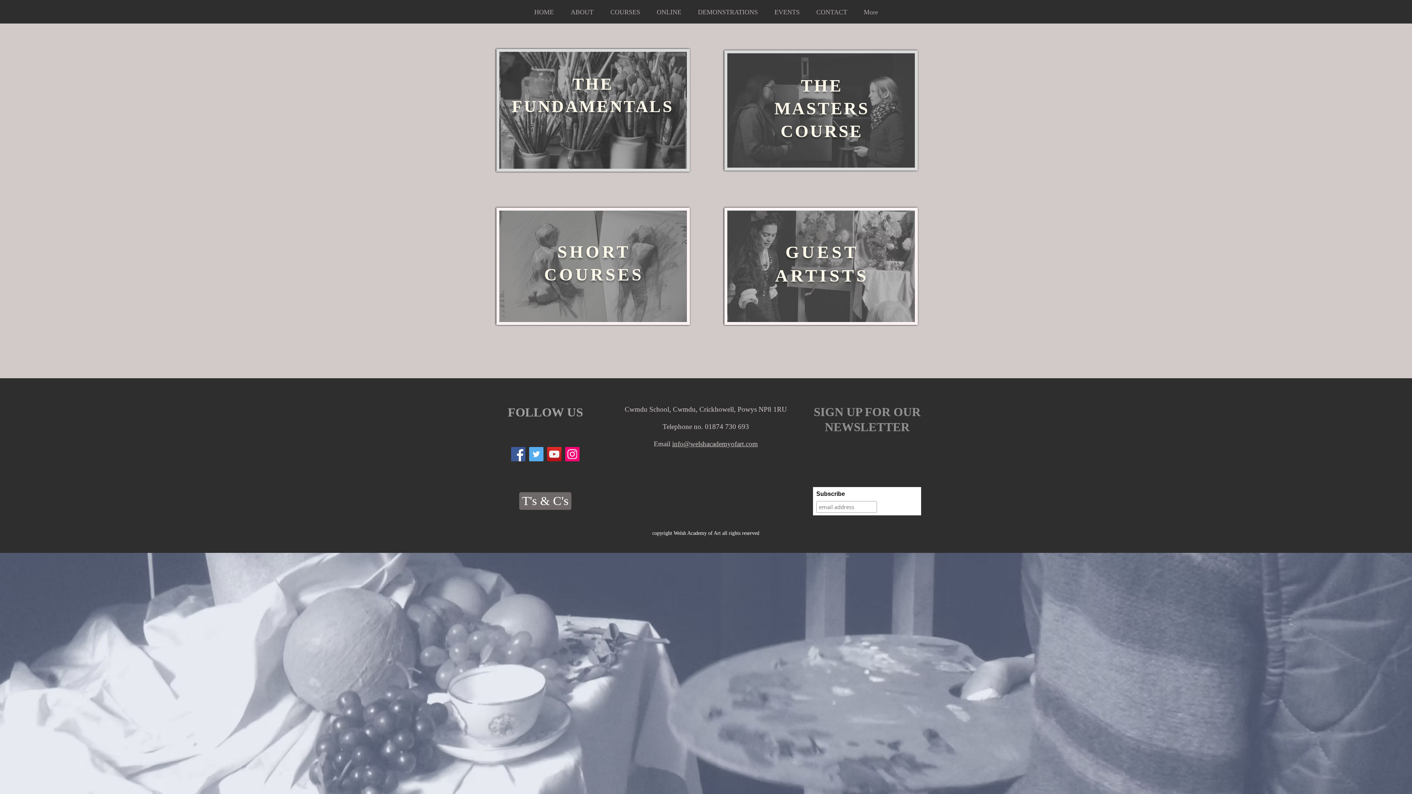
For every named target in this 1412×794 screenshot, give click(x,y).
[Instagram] (572, 454)
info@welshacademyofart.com (715, 444)
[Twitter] (536, 454)
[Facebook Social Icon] (518, 454)
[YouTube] (554, 454)
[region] (593, 110)
